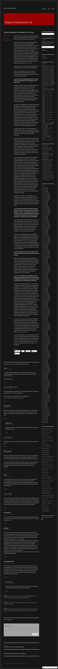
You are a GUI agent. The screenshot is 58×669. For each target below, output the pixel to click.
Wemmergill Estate (45, 509)
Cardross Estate (50, 438)
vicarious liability (45, 507)
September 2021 (46, 257)
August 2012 (45, 387)
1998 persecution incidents (47, 72)
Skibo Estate (51, 497)
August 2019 (45, 286)
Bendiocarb (44, 432)
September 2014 (46, 357)
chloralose (51, 440)
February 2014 (45, 366)
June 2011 (44, 404)
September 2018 (46, 300)
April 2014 (44, 363)
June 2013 (44, 375)
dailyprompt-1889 (45, 448)
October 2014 (45, 356)
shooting (51, 495)
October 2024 (45, 212)
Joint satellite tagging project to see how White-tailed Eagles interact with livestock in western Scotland (48, 150)
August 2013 (45, 373)
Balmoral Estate (45, 430)
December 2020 (46, 267)
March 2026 (45, 192)
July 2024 (44, 216)
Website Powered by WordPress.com (20, 663)
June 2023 (44, 231)
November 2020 (45, 268)
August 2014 (45, 358)
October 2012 (45, 385)
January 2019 (45, 295)
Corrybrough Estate (45, 444)
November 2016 (45, 326)
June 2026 (44, 188)
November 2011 (45, 398)
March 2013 (45, 379)
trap (47, 505)
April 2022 (44, 248)
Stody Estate (44, 503)
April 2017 (44, 320)
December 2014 (45, 354)
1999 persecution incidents (47, 74)
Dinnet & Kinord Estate (46, 450)
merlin (49, 476)
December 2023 (46, 224)
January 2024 (45, 223)
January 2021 (45, 266)
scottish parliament (45, 495)
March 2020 (45, 278)
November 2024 (46, 211)
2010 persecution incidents (47, 88)
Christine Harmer (8, 437)
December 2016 (45, 325)
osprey (43, 484)
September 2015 (46, 343)
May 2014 (44, 362)
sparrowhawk (44, 501)
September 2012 (46, 386)
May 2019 (44, 290)
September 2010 (46, 415)
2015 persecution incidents (47, 98)
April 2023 (44, 234)
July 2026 (44, 187)
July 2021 (44, 259)
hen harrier (44, 466)
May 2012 (44, 391)
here (37, 48)
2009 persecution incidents (48, 86)
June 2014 (44, 361)
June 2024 (44, 217)
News (5, 40)
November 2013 (45, 369)
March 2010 (45, 422)
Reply (5, 382)
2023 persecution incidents (48, 117)
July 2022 (44, 245)
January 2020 (45, 280)
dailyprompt (49, 446)
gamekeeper (44, 456)
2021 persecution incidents (47, 112)
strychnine (49, 503)
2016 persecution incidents (47, 100)
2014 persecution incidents (47, 95)
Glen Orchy (51, 460)
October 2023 (45, 227)
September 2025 (46, 199)
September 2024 (46, 213)
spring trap (50, 501)
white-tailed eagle (45, 511)
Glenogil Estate (45, 460)
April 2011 (44, 406)
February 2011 (45, 409)
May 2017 (44, 319)
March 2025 (45, 206)
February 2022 (45, 251)
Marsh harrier (44, 476)
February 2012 (45, 394)
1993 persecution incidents (47, 70)
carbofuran (44, 438)
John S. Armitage (8, 493)
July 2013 (44, 374)
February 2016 (45, 337)
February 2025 (45, 207)
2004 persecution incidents (48, 80)
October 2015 (45, 342)
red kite (50, 488)
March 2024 (45, 221)
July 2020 (44, 273)
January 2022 (45, 252)
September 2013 (46, 372)
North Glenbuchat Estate (46, 482)
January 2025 (45, 209)
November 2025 (45, 197)
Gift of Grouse (50, 456)
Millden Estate (49, 478)
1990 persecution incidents (47, 66)
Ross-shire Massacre (46, 490)
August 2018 (45, 301)
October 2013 (45, 370)
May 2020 (44, 276)
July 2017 (44, 316)
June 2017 (44, 318)
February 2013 (45, 380)
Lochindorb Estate (45, 472)
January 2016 (45, 338)
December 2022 (46, 239)
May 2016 (44, 333)
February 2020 (45, 279)
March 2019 (45, 292)
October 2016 (45, 327)
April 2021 (44, 262)
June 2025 (44, 203)
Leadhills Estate (45, 470)
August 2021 (45, 258)
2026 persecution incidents (48, 123)
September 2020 (46, 271)
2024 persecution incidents (48, 119)
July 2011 (44, 403)
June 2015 (44, 346)
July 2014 (44, 360)
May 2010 (44, 420)
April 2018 (44, 306)
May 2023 (44, 233)
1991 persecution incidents (47, 68)
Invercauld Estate (50, 466)
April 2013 (44, 378)
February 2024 (45, 222)
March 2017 (45, 321)
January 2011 (45, 410)
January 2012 (45, 396)
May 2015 (44, 348)
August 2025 (45, 200)
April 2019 (44, 291)
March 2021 (45, 264)
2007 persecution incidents (47, 83)
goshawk (50, 464)
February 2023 (45, 236)
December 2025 (46, 195)
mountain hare (44, 480)
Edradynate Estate (45, 452)
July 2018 (44, 302)
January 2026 (45, 194)
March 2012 (45, 393)
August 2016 (45, 330)
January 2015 (45, 352)
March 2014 (45, 364)
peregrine (48, 484)
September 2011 (45, 400)
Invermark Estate (45, 468)
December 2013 (45, 368)
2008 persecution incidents (48, 84)
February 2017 (45, 322)
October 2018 (45, 298)
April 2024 (44, 219)
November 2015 (45, 340)
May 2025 (44, 204)
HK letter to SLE (28, 63)
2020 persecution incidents (48, 110)
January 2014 (45, 367)
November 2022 (45, 240)
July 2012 (44, 388)
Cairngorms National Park (46, 436)
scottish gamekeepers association (46, 493)
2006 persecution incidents (48, 82)
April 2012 (44, 392)
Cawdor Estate (44, 440)
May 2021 (44, 261)
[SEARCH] (53, 34)
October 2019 (45, 284)
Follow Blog (44, 39)
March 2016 (45, 336)
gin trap (43, 458)
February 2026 (45, 193)
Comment (35, 634)
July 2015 (44, 345)
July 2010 (44, 417)
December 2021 (45, 253)
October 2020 (45, 270)
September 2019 (46, 285)
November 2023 (45, 225)
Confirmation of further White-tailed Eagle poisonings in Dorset (48, 160)
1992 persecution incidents (47, 69)
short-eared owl (45, 497)
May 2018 (44, 304)
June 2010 (44, 418)
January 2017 (45, 324)
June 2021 (44, 260)
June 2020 (44, 274)
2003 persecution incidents (48, 78)
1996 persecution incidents (47, 71)
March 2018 (45, 307)
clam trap (44, 442)
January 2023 (45, 237)
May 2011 (44, 405)
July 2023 (44, 230)
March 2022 (45, 249)
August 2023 (45, 229)
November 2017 (45, 312)
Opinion (7, 40)
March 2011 (44, 408)
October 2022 (45, 241)
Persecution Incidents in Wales (48, 137)
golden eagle (44, 464)
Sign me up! (44, 50)
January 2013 (45, 381)
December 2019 (45, 282)
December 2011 (45, 397)
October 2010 (45, 414)
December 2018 (45, 296)
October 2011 (45, 399)
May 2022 (44, 247)
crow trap (44, 446)
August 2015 (45, 344)
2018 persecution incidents (47, 105)
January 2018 (45, 309)
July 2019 (44, 288)
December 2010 (45, 411)
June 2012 (44, 390)
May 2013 (44, 376)
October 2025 (45, 198)
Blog (49, 8)
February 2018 (45, 308)
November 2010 (45, 412)
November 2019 (45, 283)
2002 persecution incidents (48, 77)
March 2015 (45, 350)
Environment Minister (46, 454)
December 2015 (45, 339)
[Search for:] (47, 33)
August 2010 (45, 416)
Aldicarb (43, 428)
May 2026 (44, 189)
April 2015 (44, 349)
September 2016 (46, 328)
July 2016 (44, 331)
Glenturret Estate (45, 462)
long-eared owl (45, 474)
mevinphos (44, 478)
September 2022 (46, 242)
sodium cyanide (45, 499)
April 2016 (44, 334)
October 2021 (45, 255)
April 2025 (44, 205)
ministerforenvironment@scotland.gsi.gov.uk (14, 397)
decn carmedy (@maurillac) (11, 387)
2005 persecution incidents (48, 81)
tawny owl (44, 505)
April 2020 (44, 277)
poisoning (44, 486)
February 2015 (45, 351)
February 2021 (45, 265)
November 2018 (45, 297)
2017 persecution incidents (47, 102)
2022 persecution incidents (48, 114)
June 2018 (44, 303)
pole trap (48, 486)
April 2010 (44, 421)
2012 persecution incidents (47, 90)
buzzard (49, 432)
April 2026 (44, 191)
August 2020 (45, 272)
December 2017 (45, 310)
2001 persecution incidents (47, 76)
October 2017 (45, 313)
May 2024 (44, 218)
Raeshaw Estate (45, 488)
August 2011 (45, 402)
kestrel (50, 468)
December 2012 (45, 382)
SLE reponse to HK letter (22, 331)
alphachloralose (49, 428)
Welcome (44, 8)
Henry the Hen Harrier (46, 124)
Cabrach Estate (45, 434)
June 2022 (44, 246)
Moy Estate (51, 480)
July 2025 (44, 201)
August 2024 (45, 215)
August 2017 (45, 315)
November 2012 (45, 384)
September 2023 (46, 228)
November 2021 (45, 254)
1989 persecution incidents (47, 65)
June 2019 (44, 289)
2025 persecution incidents (48, 122)
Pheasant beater (9, 582)
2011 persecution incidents (47, 89)
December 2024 (46, 210)
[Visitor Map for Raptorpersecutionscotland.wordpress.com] (48, 519)
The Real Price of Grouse (47, 140)
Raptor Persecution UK (10, 8)
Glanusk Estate (48, 458)
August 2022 (45, 243)
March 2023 (45, 235)
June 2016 (44, 332)
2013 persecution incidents (47, 93)
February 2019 (45, 294)
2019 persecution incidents (47, 107)
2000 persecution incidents (48, 75)
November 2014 (45, 355)
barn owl (50, 430)
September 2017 (45, 314)
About (53, 8)
